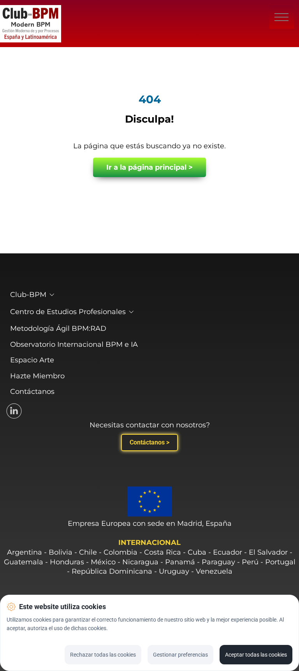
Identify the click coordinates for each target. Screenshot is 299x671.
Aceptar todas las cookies (256, 655)
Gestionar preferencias (180, 655)
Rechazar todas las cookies (103, 655)
